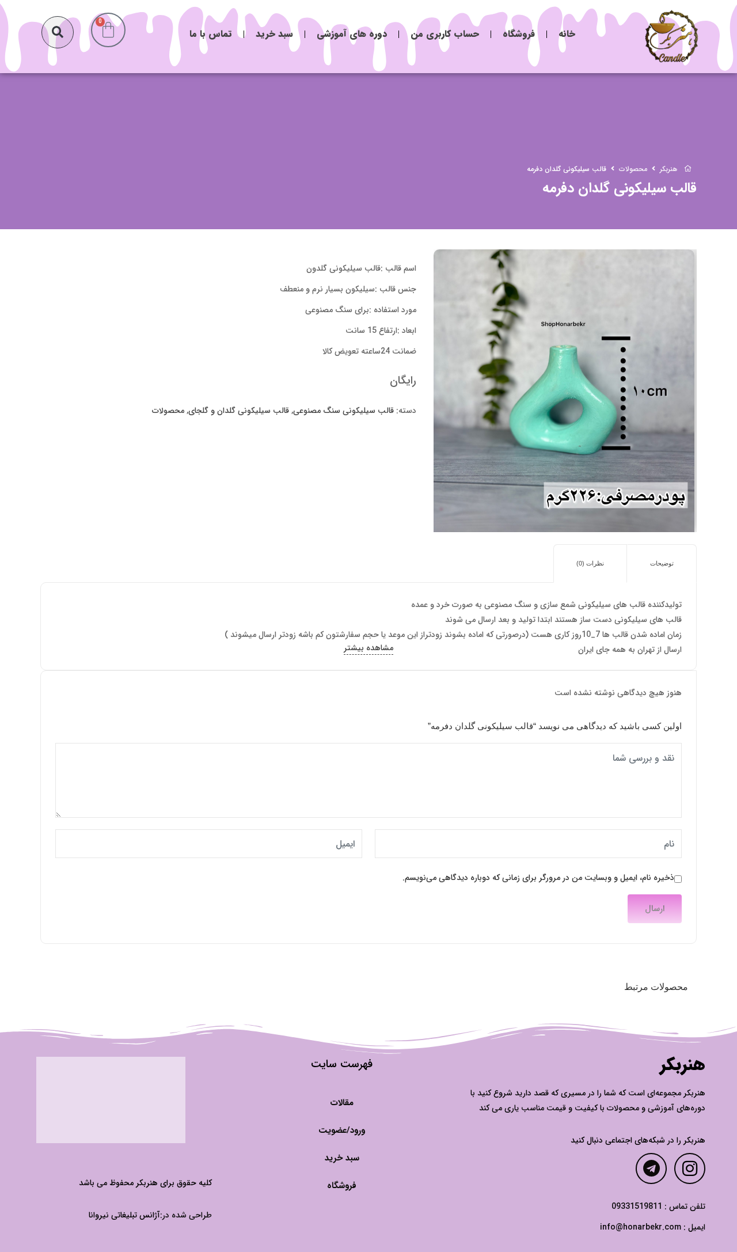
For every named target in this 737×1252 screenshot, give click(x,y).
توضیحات (662, 563)
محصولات (168, 410)
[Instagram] (689, 1168)
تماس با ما (210, 33)
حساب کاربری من (445, 33)
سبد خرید (274, 33)
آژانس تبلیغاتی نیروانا (124, 1215)
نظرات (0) (590, 563)
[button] (57, 32)
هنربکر (682, 1065)
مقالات (342, 1103)
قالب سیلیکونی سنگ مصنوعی (343, 410)
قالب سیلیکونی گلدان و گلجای (238, 410)
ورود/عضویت (341, 1130)
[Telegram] (651, 1168)
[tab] (662, 563)
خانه (567, 33)
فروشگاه (519, 33)
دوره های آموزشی (352, 33)
